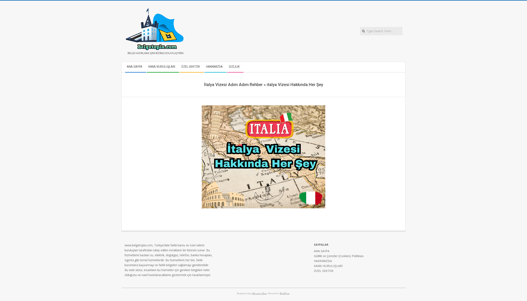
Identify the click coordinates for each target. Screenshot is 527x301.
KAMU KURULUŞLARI (328, 266)
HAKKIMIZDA (323, 261)
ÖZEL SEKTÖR (323, 271)
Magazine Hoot (259, 293)
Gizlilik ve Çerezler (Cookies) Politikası (339, 256)
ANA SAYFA (321, 251)
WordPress (284, 293)
